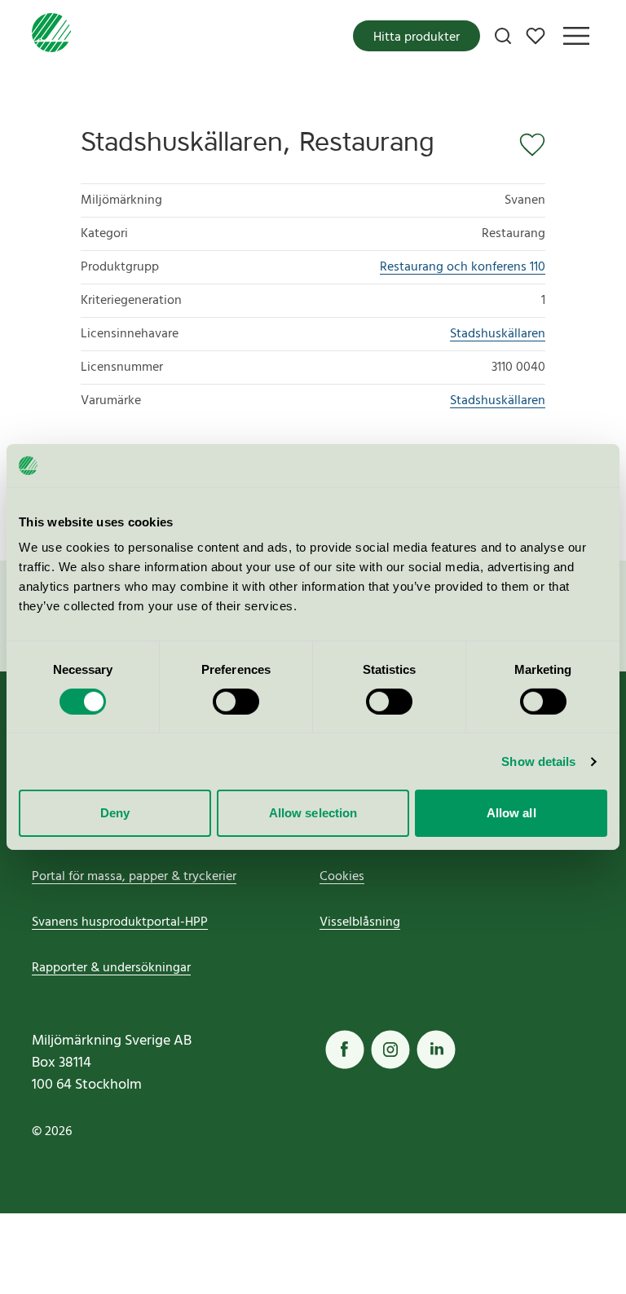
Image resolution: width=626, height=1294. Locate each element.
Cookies (342, 876)
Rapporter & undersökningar (111, 968)
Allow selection (313, 813)
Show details (538, 761)
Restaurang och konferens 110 (462, 267)
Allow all (511, 813)
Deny (115, 813)
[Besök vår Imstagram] (390, 1049)
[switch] (236, 702)
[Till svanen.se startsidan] (51, 36)
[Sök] (503, 36)
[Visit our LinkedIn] (436, 1049)
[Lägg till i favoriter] (527, 145)
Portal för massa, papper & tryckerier (134, 876)
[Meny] (576, 36)
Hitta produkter (416, 37)
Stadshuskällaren (497, 334)
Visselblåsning (360, 922)
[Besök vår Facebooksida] (344, 1049)
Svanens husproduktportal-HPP (120, 922)
